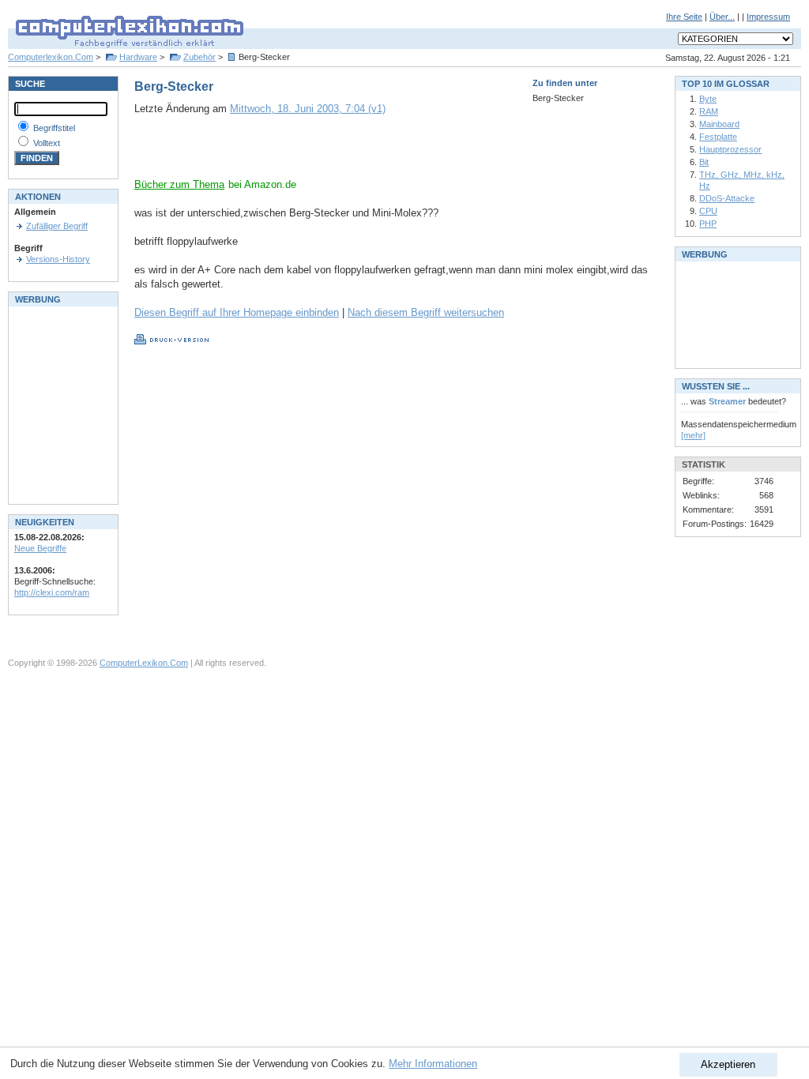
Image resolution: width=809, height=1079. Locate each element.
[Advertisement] (319, 154)
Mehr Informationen (433, 1064)
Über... (722, 16)
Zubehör (199, 57)
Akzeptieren (728, 1064)
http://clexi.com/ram (51, 592)
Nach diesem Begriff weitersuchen (426, 312)
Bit (704, 162)
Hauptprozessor (730, 149)
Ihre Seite (684, 16)
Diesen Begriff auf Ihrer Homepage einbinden (236, 312)
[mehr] (693, 435)
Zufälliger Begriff (57, 226)
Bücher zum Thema (179, 184)
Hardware (138, 57)
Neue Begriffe (40, 548)
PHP (708, 223)
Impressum (768, 16)
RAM (708, 111)
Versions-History (58, 259)
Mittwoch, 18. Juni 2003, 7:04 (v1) (308, 109)
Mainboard (719, 124)
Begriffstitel (54, 128)
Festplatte (718, 136)
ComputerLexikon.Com (144, 662)
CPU (708, 211)
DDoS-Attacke (726, 198)
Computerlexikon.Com (50, 57)
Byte (708, 98)
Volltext (46, 143)
